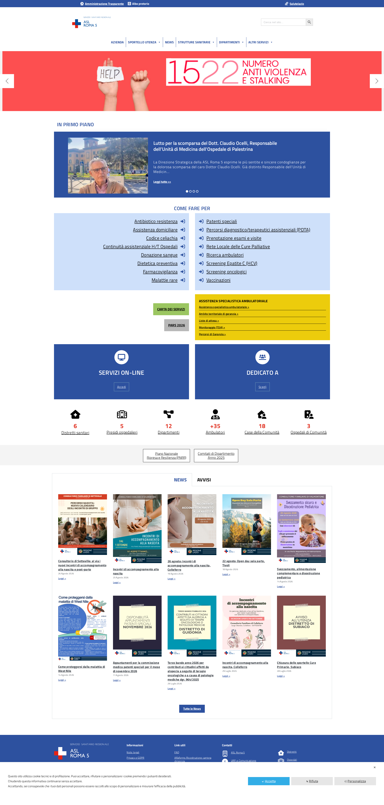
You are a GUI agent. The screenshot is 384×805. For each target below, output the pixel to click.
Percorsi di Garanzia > (212, 334)
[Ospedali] (281, 761)
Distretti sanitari (75, 432)
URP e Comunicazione (243, 760)
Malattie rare (165, 279)
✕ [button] (374, 767)
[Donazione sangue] (183, 255)
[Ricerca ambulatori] (201, 255)
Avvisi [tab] (204, 479)
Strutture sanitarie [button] (194, 42)
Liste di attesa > (209, 320)
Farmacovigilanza (160, 271)
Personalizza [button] (357, 781)
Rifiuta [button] (313, 781)
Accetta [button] (270, 781)
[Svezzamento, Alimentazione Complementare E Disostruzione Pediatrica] (301, 528)
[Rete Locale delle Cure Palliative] (201, 246)
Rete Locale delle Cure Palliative (238, 246)
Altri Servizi (258, 42)
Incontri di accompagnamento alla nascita (136, 571)
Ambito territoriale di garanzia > (218, 314)
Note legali (133, 752)
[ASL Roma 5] (225, 754)
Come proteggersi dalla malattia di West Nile (81, 668)
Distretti (292, 752)
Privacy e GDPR (135, 758)
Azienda (117, 42)
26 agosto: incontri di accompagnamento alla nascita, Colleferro (189, 565)
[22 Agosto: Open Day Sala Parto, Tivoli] (246, 524)
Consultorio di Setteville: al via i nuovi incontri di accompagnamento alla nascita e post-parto (82, 565)
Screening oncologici (226, 271)
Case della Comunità (262, 432)
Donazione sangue (159, 254)
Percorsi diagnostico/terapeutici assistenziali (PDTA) (258, 229)
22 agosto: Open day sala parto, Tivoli (243, 563)
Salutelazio (297, 4)
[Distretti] (281, 753)
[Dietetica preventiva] (183, 263)
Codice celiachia (162, 238)
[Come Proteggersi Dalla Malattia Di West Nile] (82, 628)
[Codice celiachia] (183, 238)
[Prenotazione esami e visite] (201, 238)
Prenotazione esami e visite (233, 238)
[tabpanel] (192, 602)
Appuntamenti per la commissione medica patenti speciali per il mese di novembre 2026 (136, 666)
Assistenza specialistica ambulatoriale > (224, 307)
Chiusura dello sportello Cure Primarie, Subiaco (296, 664)
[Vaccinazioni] (201, 280)
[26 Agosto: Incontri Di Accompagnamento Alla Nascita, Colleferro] (192, 524)
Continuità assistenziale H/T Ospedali (140, 246)
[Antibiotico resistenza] (183, 221)
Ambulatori (215, 432)
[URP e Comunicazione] (225, 762)
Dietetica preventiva (157, 263)
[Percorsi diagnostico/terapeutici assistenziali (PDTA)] (201, 230)
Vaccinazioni (218, 279)
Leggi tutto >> (162, 181)
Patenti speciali (221, 221)
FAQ (176, 752)
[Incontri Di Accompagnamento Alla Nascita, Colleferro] (246, 626)
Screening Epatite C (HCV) (231, 263)
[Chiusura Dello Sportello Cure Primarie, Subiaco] (301, 626)
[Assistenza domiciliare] (183, 230)
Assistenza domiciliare (155, 229)
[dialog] (192, 783)
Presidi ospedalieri (122, 432)
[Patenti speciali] (201, 221)
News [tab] (180, 479)
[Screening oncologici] (201, 271)
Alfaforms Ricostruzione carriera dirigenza (192, 759)
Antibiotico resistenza (156, 221)
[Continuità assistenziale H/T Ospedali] (183, 246)
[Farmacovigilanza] (183, 271)
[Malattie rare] (183, 280)
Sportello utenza (142, 42)
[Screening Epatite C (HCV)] (201, 263)
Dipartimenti (229, 42)
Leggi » (62, 578)
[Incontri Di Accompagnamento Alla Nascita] (137, 528)
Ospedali (292, 760)
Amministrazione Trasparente (104, 4)
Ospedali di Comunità (309, 432)
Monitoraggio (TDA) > (212, 327)
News (169, 42)
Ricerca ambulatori (225, 254)
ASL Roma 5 (238, 752)
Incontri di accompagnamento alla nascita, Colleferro (245, 664)
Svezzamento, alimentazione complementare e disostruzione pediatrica (298, 573)
